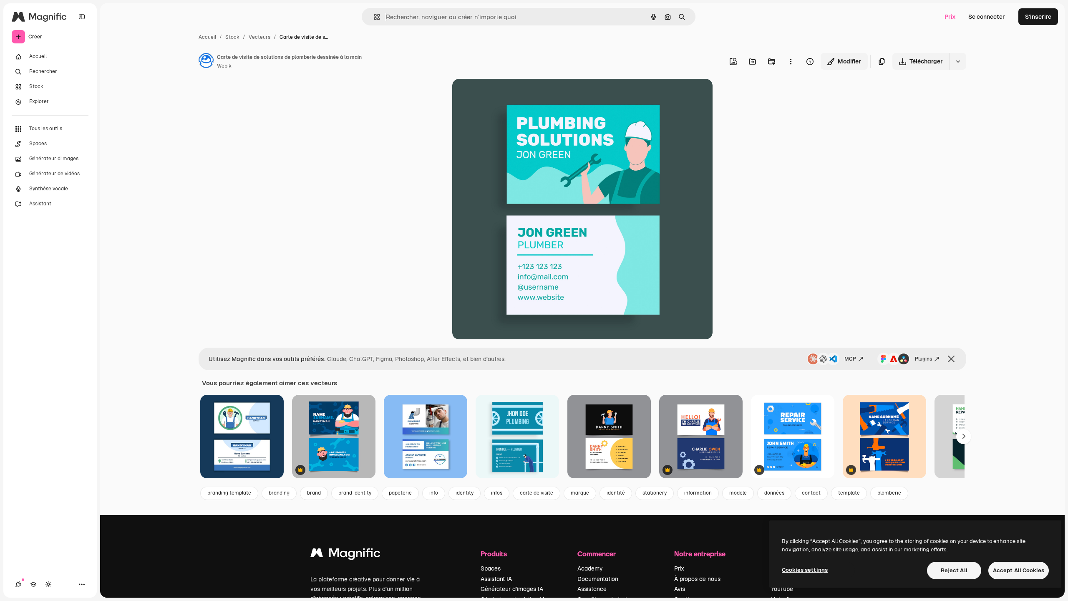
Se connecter (986, 16)
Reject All (954, 570)
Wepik (224, 66)
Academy (590, 568)
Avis (679, 589)
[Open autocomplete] (373, 17)
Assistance (592, 589)
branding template (229, 493)
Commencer (596, 553)
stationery (654, 493)
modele (738, 493)
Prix (950, 16)
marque (580, 493)
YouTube (782, 589)
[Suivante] (963, 436)
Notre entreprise (699, 553)
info (433, 493)
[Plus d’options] (790, 61)
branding (279, 493)
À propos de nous (697, 579)
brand (314, 493)
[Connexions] (18, 584)
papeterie (400, 493)
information (698, 493)
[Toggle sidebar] (81, 16)
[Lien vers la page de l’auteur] (206, 62)
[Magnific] (345, 554)
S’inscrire (1038, 16)
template (849, 493)
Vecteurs (259, 37)
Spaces (491, 568)
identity (465, 493)
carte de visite (536, 493)
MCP (850, 359)
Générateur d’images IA (512, 589)
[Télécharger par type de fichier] (958, 61)
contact (811, 493)
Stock (232, 37)
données (774, 493)
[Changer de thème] (48, 584)
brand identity (354, 493)
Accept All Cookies (1018, 570)
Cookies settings (805, 569)
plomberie (889, 493)
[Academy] (33, 584)
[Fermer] (951, 359)
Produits (494, 553)
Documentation (597, 579)
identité (616, 493)
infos (496, 493)
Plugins (923, 359)
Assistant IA (496, 579)
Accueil (207, 37)
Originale (507, 95)
